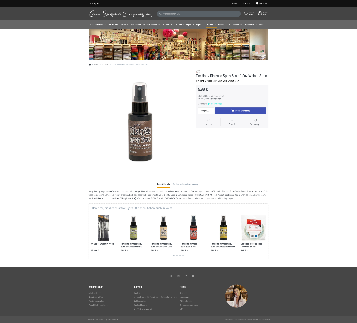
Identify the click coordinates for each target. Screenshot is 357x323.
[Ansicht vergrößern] (140, 121)
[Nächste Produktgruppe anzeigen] (265, 236)
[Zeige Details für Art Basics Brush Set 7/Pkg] (103, 228)
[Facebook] (164, 276)
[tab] (163, 184)
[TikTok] (186, 276)
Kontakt (235, 3)
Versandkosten (215, 98)
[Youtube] (193, 276)
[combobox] (94, 3)
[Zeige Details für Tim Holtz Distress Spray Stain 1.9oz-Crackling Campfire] (193, 228)
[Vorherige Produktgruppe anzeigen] (92, 236)
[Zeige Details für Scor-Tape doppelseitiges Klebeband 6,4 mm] (253, 228)
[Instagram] (178, 276)
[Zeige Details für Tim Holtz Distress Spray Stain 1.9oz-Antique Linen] (163, 228)
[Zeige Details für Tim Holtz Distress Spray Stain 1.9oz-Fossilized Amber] (223, 228)
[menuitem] (98, 25)
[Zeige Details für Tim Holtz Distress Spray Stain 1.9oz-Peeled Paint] (133, 228)
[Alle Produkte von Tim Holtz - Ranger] (198, 71)
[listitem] (140, 121)
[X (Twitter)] (171, 276)
